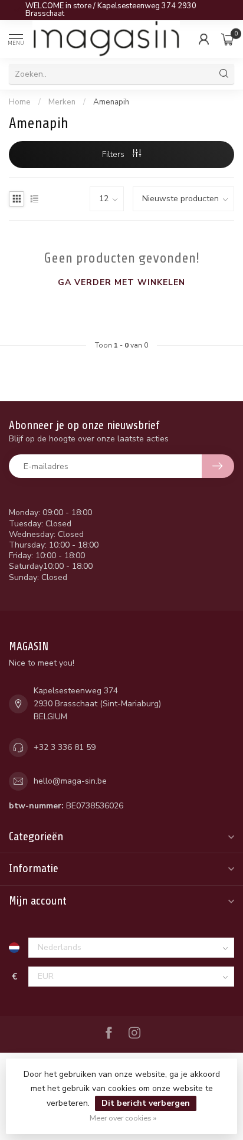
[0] (227, 39)
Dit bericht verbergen (145, 1103)
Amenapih (111, 102)
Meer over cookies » (123, 1118)
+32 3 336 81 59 (65, 747)
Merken (61, 102)
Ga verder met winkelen (121, 282)
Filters (114, 154)
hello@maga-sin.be (70, 781)
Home (20, 102)
